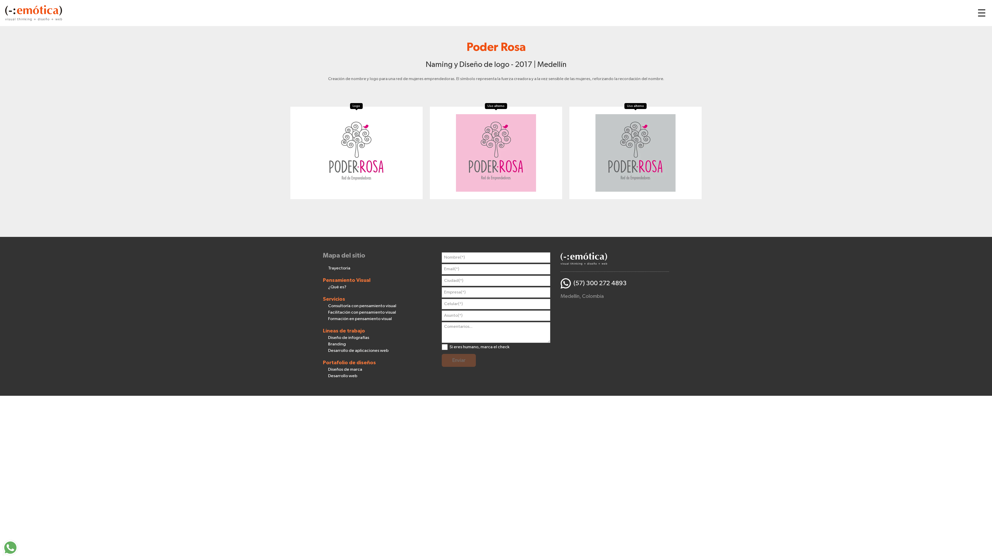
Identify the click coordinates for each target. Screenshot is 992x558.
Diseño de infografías (348, 338)
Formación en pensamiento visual (360, 319)
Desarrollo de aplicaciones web (358, 350)
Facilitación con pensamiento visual (362, 312)
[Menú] (982, 13)
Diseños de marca (345, 369)
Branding (337, 344)
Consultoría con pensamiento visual (362, 306)
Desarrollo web (342, 376)
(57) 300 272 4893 (600, 283)
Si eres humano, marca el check (479, 347)
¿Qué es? (337, 287)
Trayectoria (339, 268)
